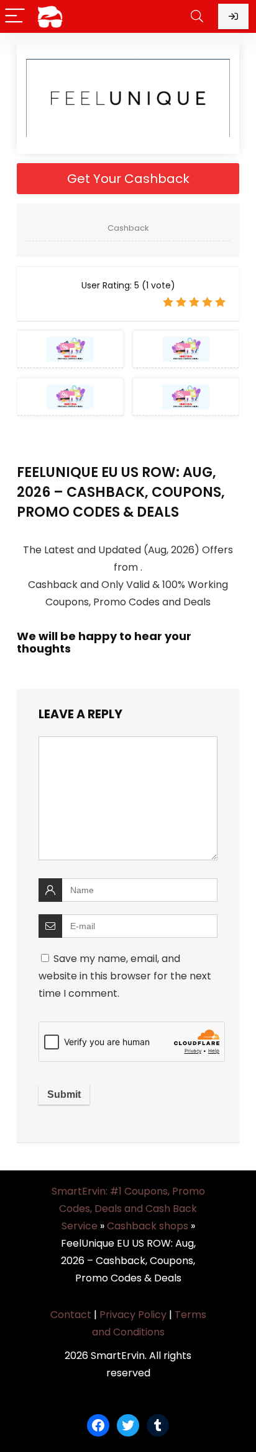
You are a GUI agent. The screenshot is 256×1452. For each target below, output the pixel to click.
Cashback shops (147, 1226)
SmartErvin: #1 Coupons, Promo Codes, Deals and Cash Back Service (128, 1208)
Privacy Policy (133, 1314)
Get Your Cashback (128, 178)
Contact (70, 1314)
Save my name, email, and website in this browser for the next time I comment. (125, 975)
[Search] (197, 16)
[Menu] (15, 16)
